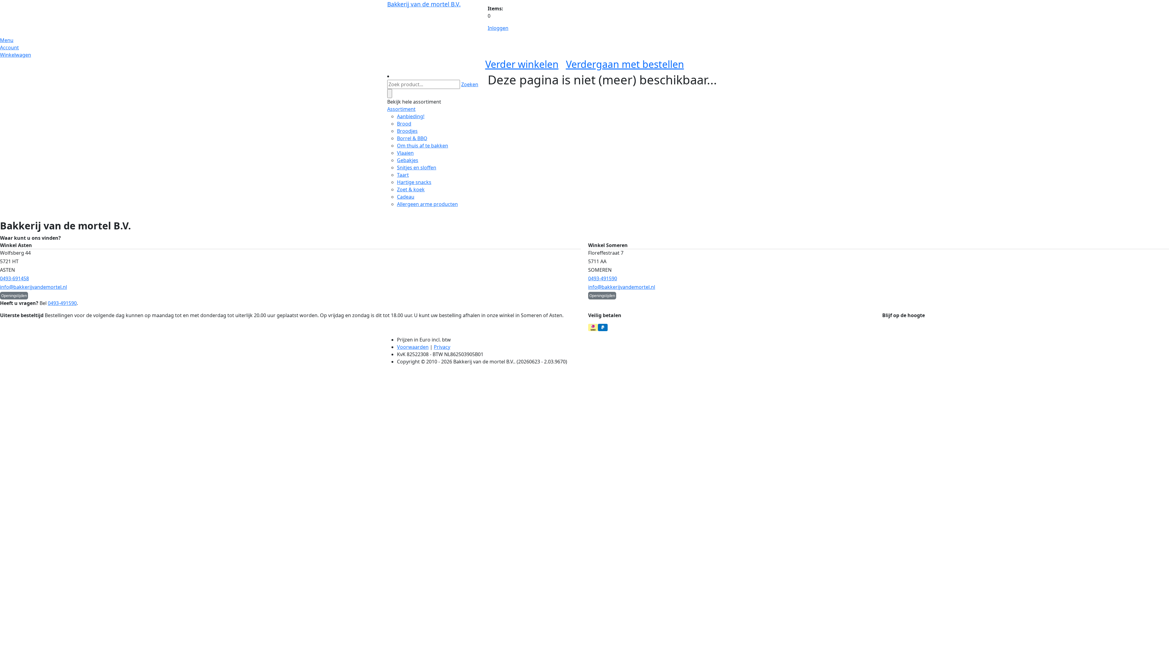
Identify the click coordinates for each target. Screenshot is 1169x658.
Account (9, 47)
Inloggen (498, 28)
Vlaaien (405, 153)
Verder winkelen (522, 64)
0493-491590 (602, 278)
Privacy (442, 347)
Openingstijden (14, 295)
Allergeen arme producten (427, 204)
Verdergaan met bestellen (625, 64)
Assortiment (401, 109)
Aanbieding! (410, 116)
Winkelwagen (15, 54)
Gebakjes (407, 160)
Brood (404, 123)
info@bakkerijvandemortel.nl (33, 287)
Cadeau (405, 196)
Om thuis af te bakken (422, 145)
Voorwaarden (413, 347)
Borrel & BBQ (412, 138)
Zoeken (469, 84)
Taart (403, 175)
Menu (6, 40)
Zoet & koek (411, 189)
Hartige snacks (414, 182)
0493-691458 (14, 278)
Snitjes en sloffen (416, 167)
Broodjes (407, 131)
